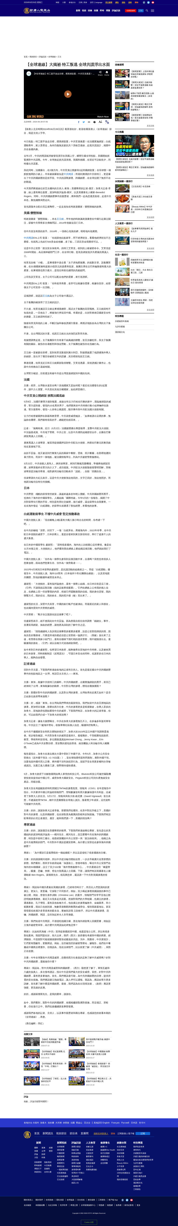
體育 (51, 1151)
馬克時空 (75, 1176)
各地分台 (72, 2)
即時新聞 (38, 1165)
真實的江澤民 (138, 1166)
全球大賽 (47, 1172)
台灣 (43, 1151)
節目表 (74, 1133)
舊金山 (79, 1123)
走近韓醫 (104, 1163)
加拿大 (43, 1123)
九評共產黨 (120, 326)
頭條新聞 (119, 64)
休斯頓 (66, 1123)
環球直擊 (60, 1150)
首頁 (25, 57)
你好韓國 (120, 1153)
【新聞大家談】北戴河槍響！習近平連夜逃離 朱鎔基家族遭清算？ (142, 85)
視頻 (84, 10)
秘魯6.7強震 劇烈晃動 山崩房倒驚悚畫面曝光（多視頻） (142, 96)
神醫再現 (104, 1160)
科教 (43, 1157)
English (106, 1123)
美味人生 (120, 1160)
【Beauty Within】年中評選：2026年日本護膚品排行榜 (141, 209)
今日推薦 (119, 132)
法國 (72, 1123)
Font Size (100, 121)
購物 (136, 2)
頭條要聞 (38, 1162)
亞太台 (87, 1123)
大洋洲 (58, 1123)
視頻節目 (33, 57)
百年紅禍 (137, 1170)
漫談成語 (89, 1160)
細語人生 (75, 1183)
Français (115, 1123)
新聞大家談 (76, 1147)
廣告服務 (91, 1200)
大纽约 (36, 1123)
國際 (36, 1148)
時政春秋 (75, 1156)
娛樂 (51, 1148)
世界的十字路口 (78, 1173)
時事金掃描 (76, 1153)
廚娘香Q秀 (121, 1170)
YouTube (153, 2)
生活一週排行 (121, 254)
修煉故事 (137, 1186)
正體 (80, 2)
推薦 (96, 10)
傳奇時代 (137, 1150)
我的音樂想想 (122, 1179)
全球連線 (52, 57)
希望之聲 (74, 1205)
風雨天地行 (137, 1173)
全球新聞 (60, 1147)
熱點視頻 (47, 1162)
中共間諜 (68, 174)
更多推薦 (150, 175)
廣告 (117, 2)
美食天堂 (120, 1156)
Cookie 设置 (89, 1222)
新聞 (78, 10)
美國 (36, 1151)
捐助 (123, 2)
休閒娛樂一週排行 (124, 181)
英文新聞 (108, 2)
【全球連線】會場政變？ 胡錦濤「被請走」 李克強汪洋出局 (98, 1066)
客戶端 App (113, 1200)
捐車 (130, 2)
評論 (36, 1154)
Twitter (148, 2)
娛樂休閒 (121, 1142)
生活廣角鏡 (121, 1147)
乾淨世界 (63, 1205)
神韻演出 (38, 1172)
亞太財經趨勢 (62, 1176)
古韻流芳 (89, 1153)
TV (141, 11)
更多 (138, 1205)
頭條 (90, 10)
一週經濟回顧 (62, 1170)
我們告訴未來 (138, 1147)
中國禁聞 (60, 1153)
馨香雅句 (89, 1156)
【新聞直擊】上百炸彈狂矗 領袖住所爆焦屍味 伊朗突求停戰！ (142, 74)
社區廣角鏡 (61, 1173)
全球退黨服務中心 (88, 1205)
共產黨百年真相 (122, 321)
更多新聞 (150, 217)
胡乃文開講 (105, 1153)
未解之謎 (89, 1147)
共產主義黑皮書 (139, 1176)
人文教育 (90, 1142)
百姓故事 (137, 1179)
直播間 (84, 1133)
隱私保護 (60, 1200)
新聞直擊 (60, 1160)
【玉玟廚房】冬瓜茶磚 (140, 186)
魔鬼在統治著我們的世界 (143, 1160)
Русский (125, 1123)
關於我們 (39, 1200)
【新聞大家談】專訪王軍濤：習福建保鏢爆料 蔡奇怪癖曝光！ (142, 107)
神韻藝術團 (40, 1205)
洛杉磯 (51, 1123)
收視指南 (49, 1200)
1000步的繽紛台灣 (123, 1174)
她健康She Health (107, 1150)
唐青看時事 (76, 1170)
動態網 (110, 1205)
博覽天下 (38, 1169)
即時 (102, 10)
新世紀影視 (129, 1205)
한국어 (142, 1123)
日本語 (134, 1123)
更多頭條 (150, 126)
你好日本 (120, 1150)
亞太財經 (60, 1179)
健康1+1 (103, 1147)
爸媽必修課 (90, 1163)
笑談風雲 (89, 1150)
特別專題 (119, 316)
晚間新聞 (60, 1156)
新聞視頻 (61, 1142)
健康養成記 (105, 1156)
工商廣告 (137, 1189)
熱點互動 (75, 1150)
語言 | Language (96, 2)
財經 (43, 1154)
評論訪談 (116, 10)
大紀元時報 (52, 1205)
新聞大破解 (76, 1163)
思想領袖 (75, 1160)
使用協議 (70, 1200)
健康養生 (105, 1142)
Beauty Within (122, 1163)
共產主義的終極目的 (141, 1156)
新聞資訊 (48, 1133)
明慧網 (101, 1205)
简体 (85, 2)
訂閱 (143, 1133)
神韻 (57, 2)
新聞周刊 (60, 1163)
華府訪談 (60, 1166)
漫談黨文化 (120, 332)
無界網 (118, 1205)
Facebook (144, 2)
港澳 (43, 1148)
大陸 (36, 1157)
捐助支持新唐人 (101, 1133)
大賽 (64, 2)
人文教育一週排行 (124, 223)
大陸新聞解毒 (77, 1179)
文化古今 (89, 1166)
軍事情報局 (76, 1166)
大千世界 (120, 1166)
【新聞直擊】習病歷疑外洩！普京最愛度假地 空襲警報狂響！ (142, 118)
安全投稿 (81, 1200)
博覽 (108, 10)
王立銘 (60, 219)
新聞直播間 (131, 11)
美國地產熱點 (91, 1170)
